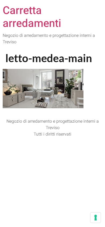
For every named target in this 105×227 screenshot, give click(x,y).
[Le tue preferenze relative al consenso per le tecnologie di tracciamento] (95, 217)
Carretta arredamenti (32, 17)
